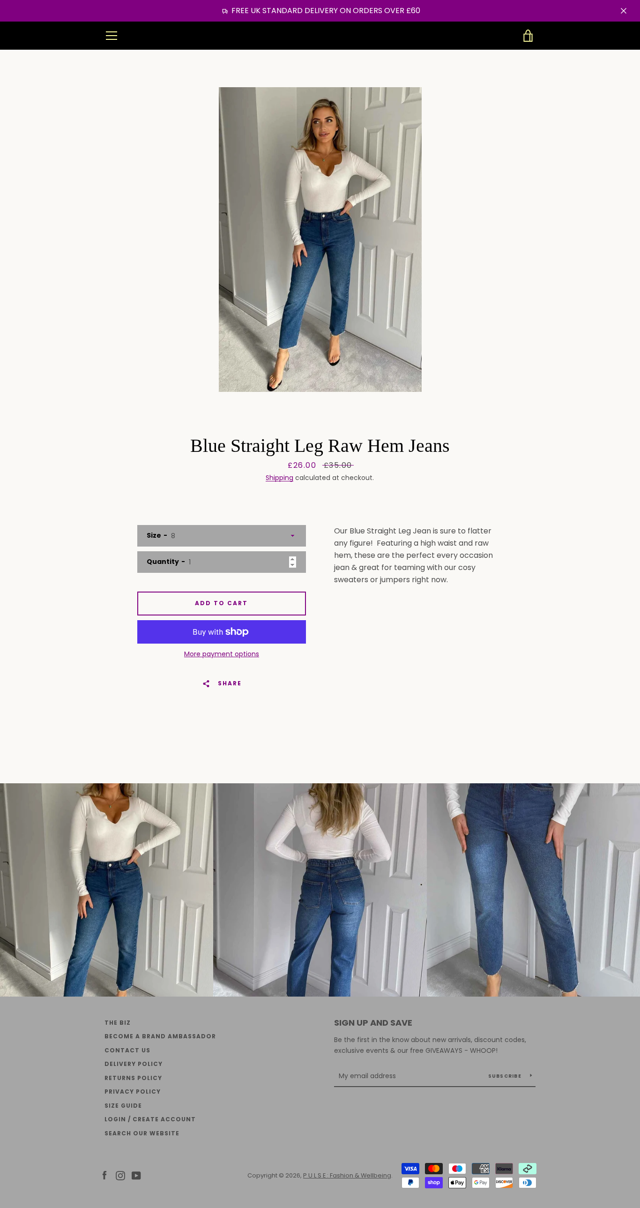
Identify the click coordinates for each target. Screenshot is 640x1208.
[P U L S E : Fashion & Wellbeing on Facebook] (104, 1175)
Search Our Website (141, 1133)
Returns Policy (133, 1078)
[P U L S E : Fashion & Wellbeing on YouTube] (136, 1175)
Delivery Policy (133, 1064)
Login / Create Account (150, 1119)
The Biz (117, 1023)
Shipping (279, 477)
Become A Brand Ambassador (160, 1036)
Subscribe (505, 1076)
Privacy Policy (132, 1091)
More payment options (221, 654)
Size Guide (123, 1106)
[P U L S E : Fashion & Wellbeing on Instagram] (120, 1175)
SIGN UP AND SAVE (373, 1022)
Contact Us (127, 1050)
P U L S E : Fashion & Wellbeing (320, 36)
